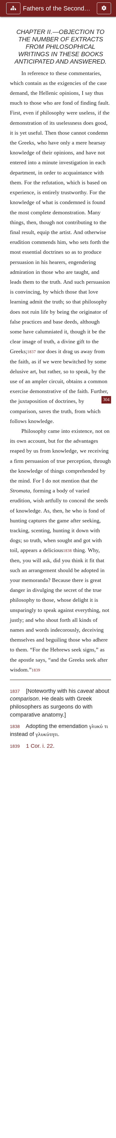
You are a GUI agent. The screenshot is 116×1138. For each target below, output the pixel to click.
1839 (36, 670)
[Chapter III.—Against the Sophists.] (109, 569)
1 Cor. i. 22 (39, 746)
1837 (31, 352)
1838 (67, 551)
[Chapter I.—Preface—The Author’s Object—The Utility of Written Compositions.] (7, 569)
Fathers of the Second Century (57, 8)
